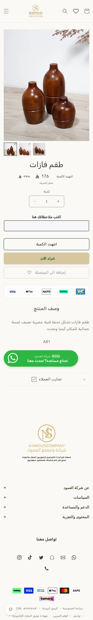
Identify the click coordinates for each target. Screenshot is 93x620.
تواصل (77, 616)
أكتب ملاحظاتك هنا (46, 217)
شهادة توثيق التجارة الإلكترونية (30, 616)
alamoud (30, 608)
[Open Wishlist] (75, 11)
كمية (46, 191)
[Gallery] (46, 93)
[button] (6, 11)
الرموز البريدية (50, 608)
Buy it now (46, 258)
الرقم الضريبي (60, 616)
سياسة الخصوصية (73, 608)
